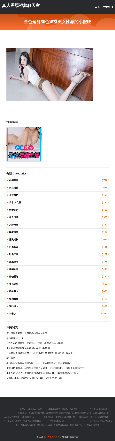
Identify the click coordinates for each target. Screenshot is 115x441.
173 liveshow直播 (27, 425)
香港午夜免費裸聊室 (32, 421)
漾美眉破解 (48, 417)
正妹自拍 (59, 195)
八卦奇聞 (59, 224)
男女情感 (59, 217)
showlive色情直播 (11, 417)
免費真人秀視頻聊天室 (65, 417)
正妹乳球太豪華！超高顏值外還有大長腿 (26, 333)
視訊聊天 (59, 306)
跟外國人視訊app (44, 425)
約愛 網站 (22, 413)
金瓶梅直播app (27, 417)
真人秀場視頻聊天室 (21, 5)
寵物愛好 (59, 276)
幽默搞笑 (59, 232)
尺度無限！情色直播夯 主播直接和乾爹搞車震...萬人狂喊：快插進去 (40, 353)
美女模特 (59, 187)
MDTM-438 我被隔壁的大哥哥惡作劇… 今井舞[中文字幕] (34, 378)
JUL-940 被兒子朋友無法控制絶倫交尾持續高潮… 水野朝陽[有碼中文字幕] (42, 373)
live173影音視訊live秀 (81, 413)
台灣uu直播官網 (92, 425)
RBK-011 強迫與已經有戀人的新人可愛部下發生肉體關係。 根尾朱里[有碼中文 (45, 368)
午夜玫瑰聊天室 (57, 421)
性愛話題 (59, 210)
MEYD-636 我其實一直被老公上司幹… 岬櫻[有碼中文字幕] (34, 343)
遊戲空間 (59, 261)
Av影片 (59, 313)
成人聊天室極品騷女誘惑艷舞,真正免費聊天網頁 (49, 413)
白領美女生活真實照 (12, 421)
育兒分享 (59, 284)
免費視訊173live (61, 425)
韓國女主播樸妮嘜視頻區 (31, 409)
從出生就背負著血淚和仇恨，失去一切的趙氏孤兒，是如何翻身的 (39, 363)
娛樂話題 (59, 269)
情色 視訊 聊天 (76, 425)
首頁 (97, 7)
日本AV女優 (59, 202)
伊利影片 (74, 409)
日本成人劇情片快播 (98, 409)
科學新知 (59, 247)
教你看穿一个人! (14, 338)
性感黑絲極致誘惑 (85, 417)
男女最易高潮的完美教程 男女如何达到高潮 (28, 348)
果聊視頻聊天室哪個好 (58, 409)
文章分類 (108, 7)
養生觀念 (59, 291)
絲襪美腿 (59, 180)
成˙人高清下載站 (102, 417)
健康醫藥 (59, 298)
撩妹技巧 (10, 358)
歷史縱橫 (59, 239)
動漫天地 (59, 254)
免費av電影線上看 (101, 413)
